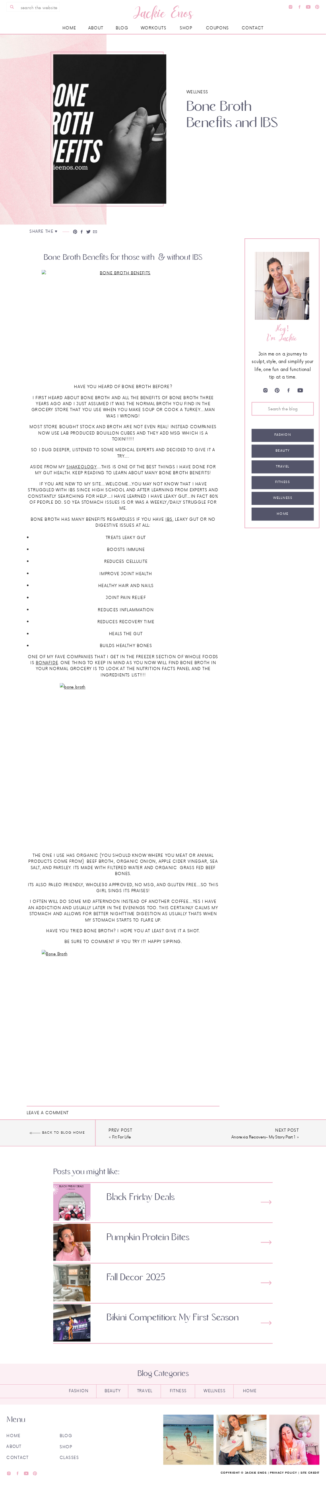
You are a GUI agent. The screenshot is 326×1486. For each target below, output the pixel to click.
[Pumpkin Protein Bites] (266, 1242)
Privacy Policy (283, 1473)
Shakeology (81, 467)
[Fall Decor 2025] (266, 1282)
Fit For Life (121, 1137)
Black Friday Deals (141, 1197)
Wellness (197, 92)
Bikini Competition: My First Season (173, 1317)
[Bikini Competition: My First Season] (266, 1322)
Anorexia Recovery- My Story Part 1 (263, 1137)
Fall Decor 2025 (136, 1277)
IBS (168, 519)
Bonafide (47, 662)
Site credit (310, 1473)
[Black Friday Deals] (266, 1202)
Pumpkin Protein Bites (148, 1237)
